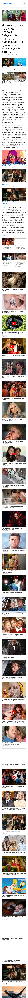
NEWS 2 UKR (7, 3)
